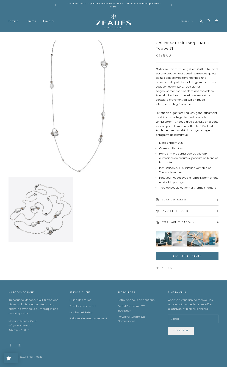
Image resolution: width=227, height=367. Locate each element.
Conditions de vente (83, 306)
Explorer (49, 21)
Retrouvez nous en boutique (136, 300)
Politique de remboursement (88, 318)
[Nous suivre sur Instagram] (19, 345)
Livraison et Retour (81, 312)
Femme (14, 21)
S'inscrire (181, 330)
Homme (31, 21)
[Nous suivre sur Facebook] (10, 345)
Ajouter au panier (187, 256)
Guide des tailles (80, 300)
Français (185, 21)
